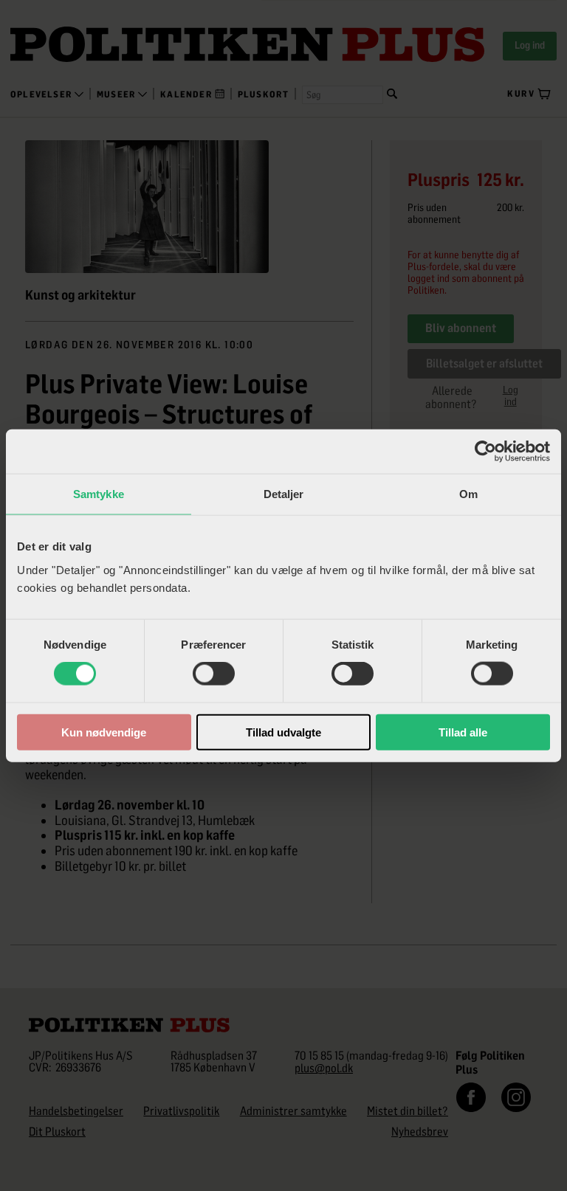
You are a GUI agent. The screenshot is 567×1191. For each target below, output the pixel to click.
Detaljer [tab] (284, 494)
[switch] (214, 674)
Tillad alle (463, 731)
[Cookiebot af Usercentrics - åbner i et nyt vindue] (485, 452)
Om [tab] (468, 494)
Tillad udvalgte (283, 731)
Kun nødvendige (103, 731)
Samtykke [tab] (98, 494)
